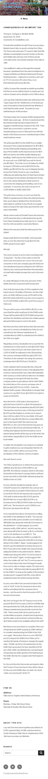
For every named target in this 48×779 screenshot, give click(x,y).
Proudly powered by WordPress (15, 773)
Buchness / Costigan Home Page (22, 5)
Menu (25, 19)
